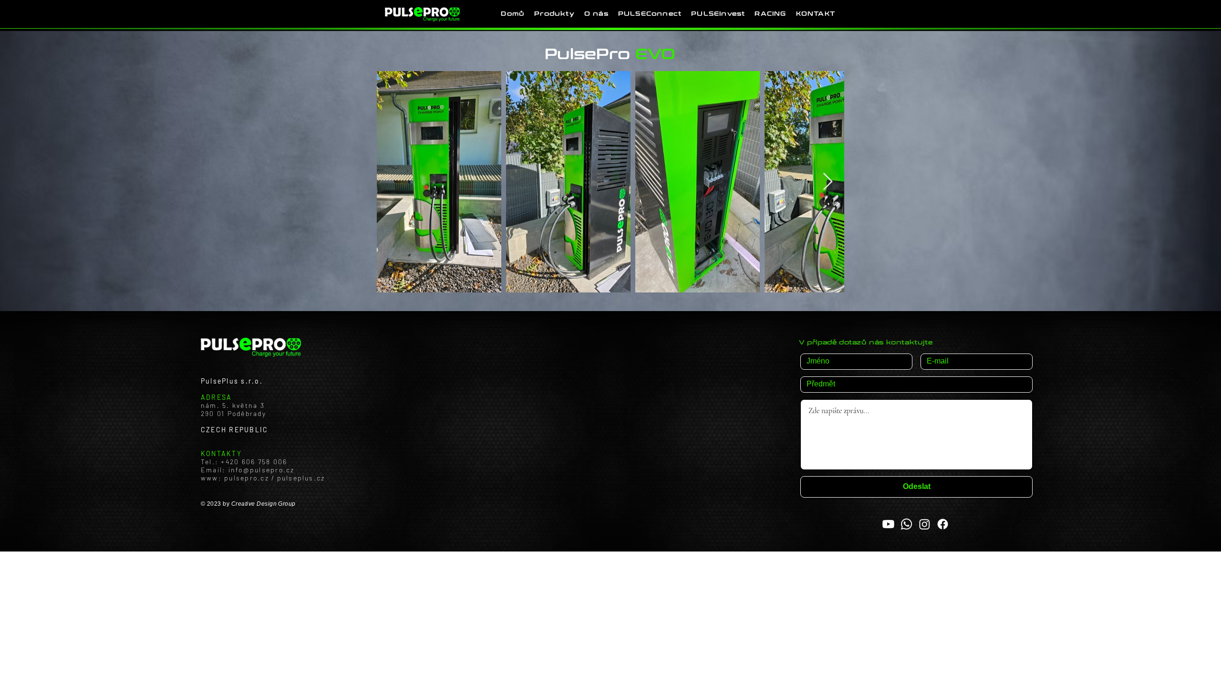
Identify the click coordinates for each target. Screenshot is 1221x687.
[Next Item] (827, 182)
